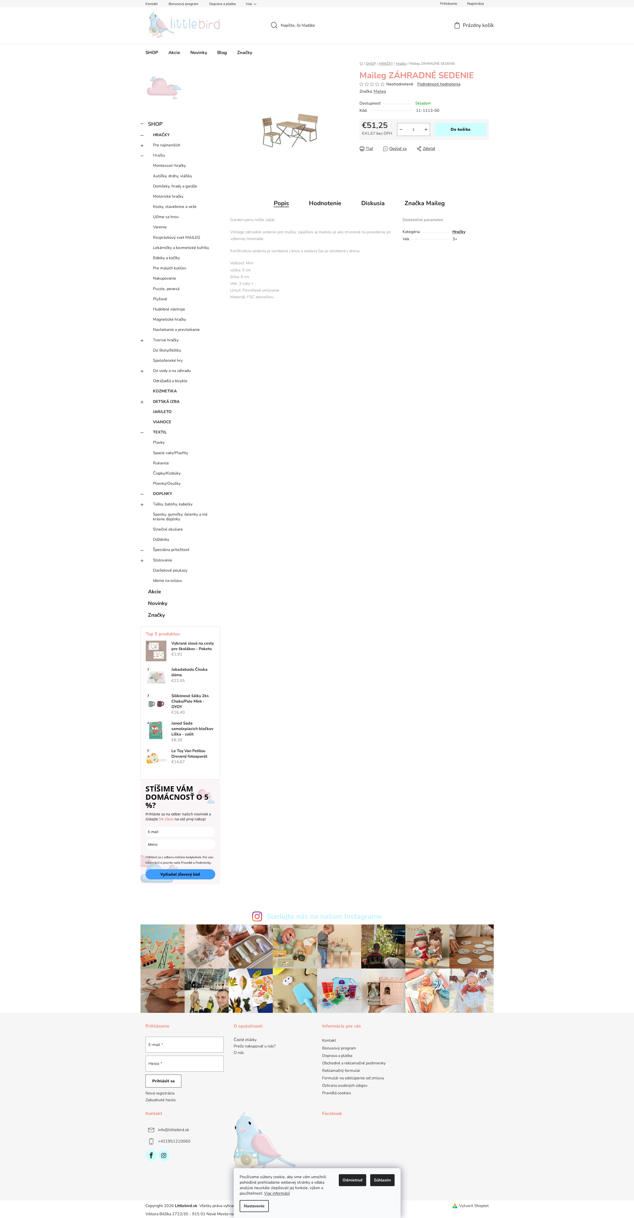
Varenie (160, 227)
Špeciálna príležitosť (171, 549)
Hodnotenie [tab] (325, 203)
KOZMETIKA (165, 391)
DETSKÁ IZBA (166, 401)
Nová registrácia (159, 1093)
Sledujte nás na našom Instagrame (324, 916)
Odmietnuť (352, 1180)
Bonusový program (183, 3)
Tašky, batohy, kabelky (173, 504)
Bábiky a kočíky (166, 258)
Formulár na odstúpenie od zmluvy (353, 1078)
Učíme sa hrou (166, 217)
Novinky (157, 603)
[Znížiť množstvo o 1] (401, 129)
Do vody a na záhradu (172, 370)
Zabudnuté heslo (160, 1100)
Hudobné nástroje (169, 309)
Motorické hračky (168, 196)
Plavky (159, 442)
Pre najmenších (166, 145)
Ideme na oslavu (167, 580)
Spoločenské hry (168, 360)
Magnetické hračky (169, 319)
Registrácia (475, 3)
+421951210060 (174, 1141)
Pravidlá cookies (336, 1093)
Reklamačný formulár (341, 1070)
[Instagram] (163, 1155)
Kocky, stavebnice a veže (175, 206)
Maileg (380, 91)
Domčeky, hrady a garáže (175, 186)
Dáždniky (161, 539)
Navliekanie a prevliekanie (176, 329)
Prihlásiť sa (163, 1081)
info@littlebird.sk (173, 1129)
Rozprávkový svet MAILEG (176, 237)
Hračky (159, 155)
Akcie (154, 591)
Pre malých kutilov (169, 268)
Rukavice (161, 463)
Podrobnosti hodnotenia (438, 84)
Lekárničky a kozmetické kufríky (181, 247)
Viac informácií (277, 1193)
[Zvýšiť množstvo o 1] (426, 129)
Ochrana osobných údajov (344, 1085)
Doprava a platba (222, 3)
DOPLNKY (162, 493)
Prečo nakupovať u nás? (255, 1046)
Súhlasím (382, 1180)
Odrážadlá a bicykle (170, 381)
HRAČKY (161, 135)
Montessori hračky (169, 165)
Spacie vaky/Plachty (170, 453)
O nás (239, 1053)
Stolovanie (162, 560)
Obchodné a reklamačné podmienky (354, 1063)
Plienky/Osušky (167, 483)
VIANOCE (162, 422)
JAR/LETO (162, 412)
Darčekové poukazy (170, 570)
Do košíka (460, 129)
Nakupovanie (164, 278)
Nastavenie (254, 1206)
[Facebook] (151, 1155)
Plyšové (160, 299)
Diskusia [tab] (373, 203)
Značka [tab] (425, 203)
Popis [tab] (281, 203)
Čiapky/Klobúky (167, 473)
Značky (156, 614)
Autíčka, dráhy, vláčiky (172, 176)
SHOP (155, 124)
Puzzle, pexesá (166, 289)
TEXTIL (160, 432)
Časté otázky (245, 1040)
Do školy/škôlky (167, 350)
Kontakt (151, 3)
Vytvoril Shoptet (474, 1206)
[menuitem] (152, 52)
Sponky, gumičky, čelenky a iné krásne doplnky (180, 517)
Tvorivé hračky (166, 340)
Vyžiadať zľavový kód (180, 874)
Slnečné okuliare (168, 529)
